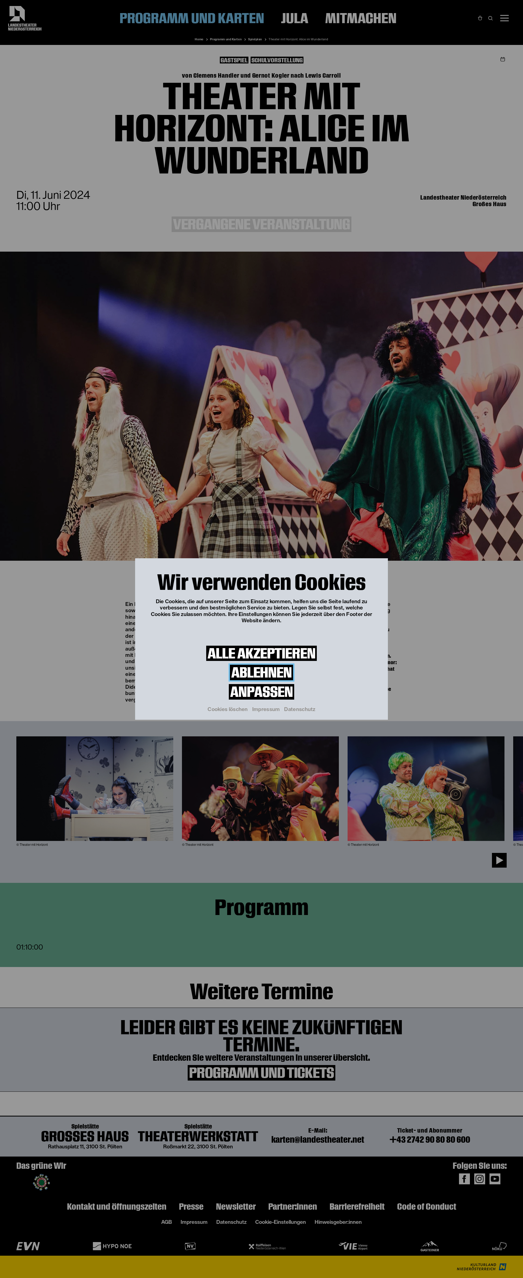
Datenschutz (299, 709)
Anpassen (261, 692)
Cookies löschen (228, 709)
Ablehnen (261, 672)
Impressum (266, 709)
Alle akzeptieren (261, 653)
